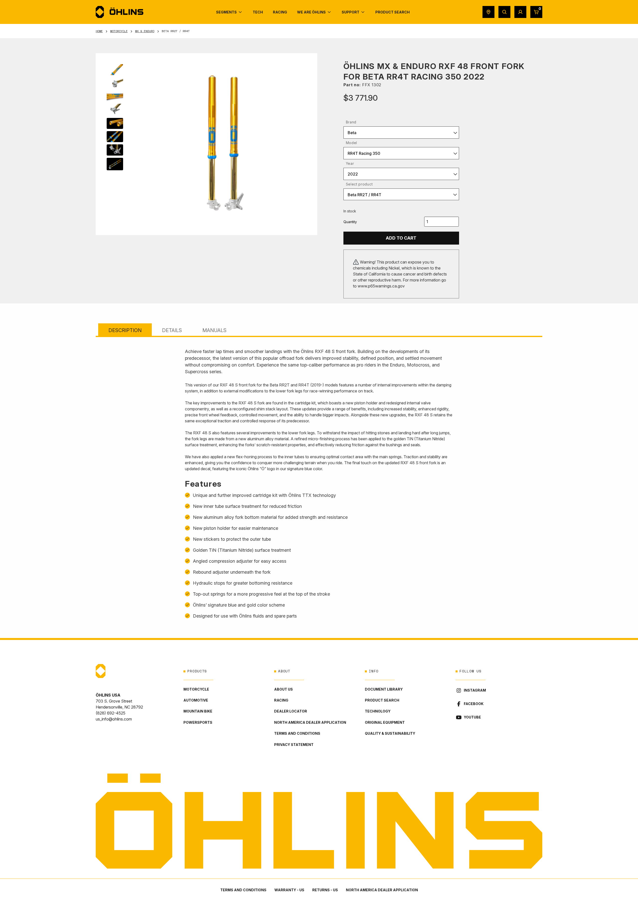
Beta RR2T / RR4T (364, 194)
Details (172, 330)
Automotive (195, 700)
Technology (378, 711)
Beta (352, 132)
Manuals (214, 330)
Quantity (350, 222)
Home (99, 31)
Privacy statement (294, 744)
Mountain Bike (197, 711)
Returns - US (325, 890)
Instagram (475, 690)
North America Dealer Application (310, 722)
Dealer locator (290, 711)
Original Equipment (385, 722)
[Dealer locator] (488, 12)
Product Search (382, 700)
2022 (353, 174)
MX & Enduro (144, 31)
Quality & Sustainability (390, 733)
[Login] (520, 12)
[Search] (504, 12)
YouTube (472, 717)
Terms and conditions (297, 733)
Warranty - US (289, 890)
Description (125, 330)
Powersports (197, 722)
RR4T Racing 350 (364, 153)
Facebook (473, 704)
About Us (283, 689)
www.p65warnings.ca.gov (381, 285)
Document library (384, 689)
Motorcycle (119, 31)
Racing (281, 700)
